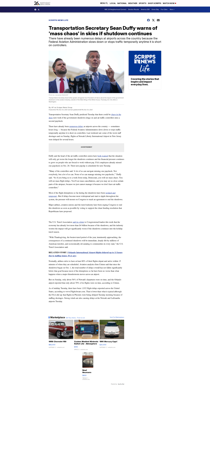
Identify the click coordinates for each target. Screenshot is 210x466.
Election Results (133, 9)
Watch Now (169, 3)
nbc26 (39, 9)
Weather (132, 3)
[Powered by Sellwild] (121, 384)
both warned (103, 155)
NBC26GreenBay (35, 9)
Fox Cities (164, 9)
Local (113, 3)
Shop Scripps (154, 3)
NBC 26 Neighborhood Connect (115, 9)
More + (172, 9)
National (122, 3)
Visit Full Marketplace (117, 317)
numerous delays (76, 126)
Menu (103, 3)
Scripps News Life (58, 20)
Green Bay (155, 9)
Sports (142, 3)
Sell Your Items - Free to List (75, 318)
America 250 (145, 9)
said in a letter (78, 222)
